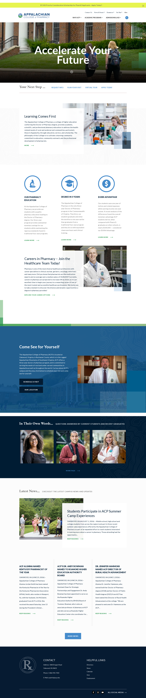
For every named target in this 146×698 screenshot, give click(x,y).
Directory (90, 665)
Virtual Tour (91, 87)
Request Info (57, 87)
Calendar (90, 671)
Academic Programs (93, 18)
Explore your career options (37, 295)
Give (125, 12)
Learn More (29, 240)
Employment (91, 678)
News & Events (98, 12)
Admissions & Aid (113, 18)
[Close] (143, 6)
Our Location (31, 390)
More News (73, 636)
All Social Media (116, 692)
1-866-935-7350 (53, 673)
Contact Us (88, 12)
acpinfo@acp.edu (54, 678)
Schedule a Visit (31, 382)
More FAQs (70, 470)
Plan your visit (74, 87)
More (26, 145)
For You (118, 12)
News (89, 668)
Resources (110, 12)
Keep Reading (94, 539)
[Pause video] (71, 72)
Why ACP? (76, 18)
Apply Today (106, 87)
